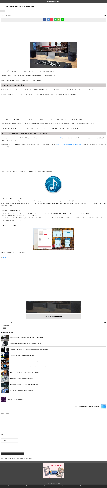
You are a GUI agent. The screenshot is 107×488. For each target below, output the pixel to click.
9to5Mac (5, 257)
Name (2, 434)
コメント (7, 322)
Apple (2, 376)
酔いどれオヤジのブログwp (53, 1)
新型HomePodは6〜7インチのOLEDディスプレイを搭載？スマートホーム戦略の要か (24, 372)
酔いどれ (3, 15)
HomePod (2, 11)
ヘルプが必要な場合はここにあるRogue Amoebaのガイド (69, 144)
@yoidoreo (51, 316)
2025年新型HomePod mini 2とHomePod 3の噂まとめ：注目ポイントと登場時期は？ (24, 361)
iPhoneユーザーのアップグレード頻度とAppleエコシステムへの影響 (21, 378)
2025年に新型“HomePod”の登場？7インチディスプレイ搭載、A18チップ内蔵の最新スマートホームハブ (28, 366)
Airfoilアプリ (59, 138)
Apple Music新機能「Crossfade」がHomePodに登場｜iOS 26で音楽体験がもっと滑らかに (25, 343)
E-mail (2, 440)
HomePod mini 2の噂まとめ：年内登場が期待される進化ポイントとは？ (22, 355)
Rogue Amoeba (45, 138)
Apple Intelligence (3, 364)
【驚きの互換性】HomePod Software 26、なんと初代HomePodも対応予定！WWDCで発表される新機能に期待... (29, 349)
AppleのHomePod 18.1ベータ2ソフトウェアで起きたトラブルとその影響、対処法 (24, 384)
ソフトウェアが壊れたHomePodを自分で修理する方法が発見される (21, 390)
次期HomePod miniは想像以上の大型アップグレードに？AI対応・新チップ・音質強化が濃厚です (26, 337)
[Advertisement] (53, 31)
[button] (62, 486)
